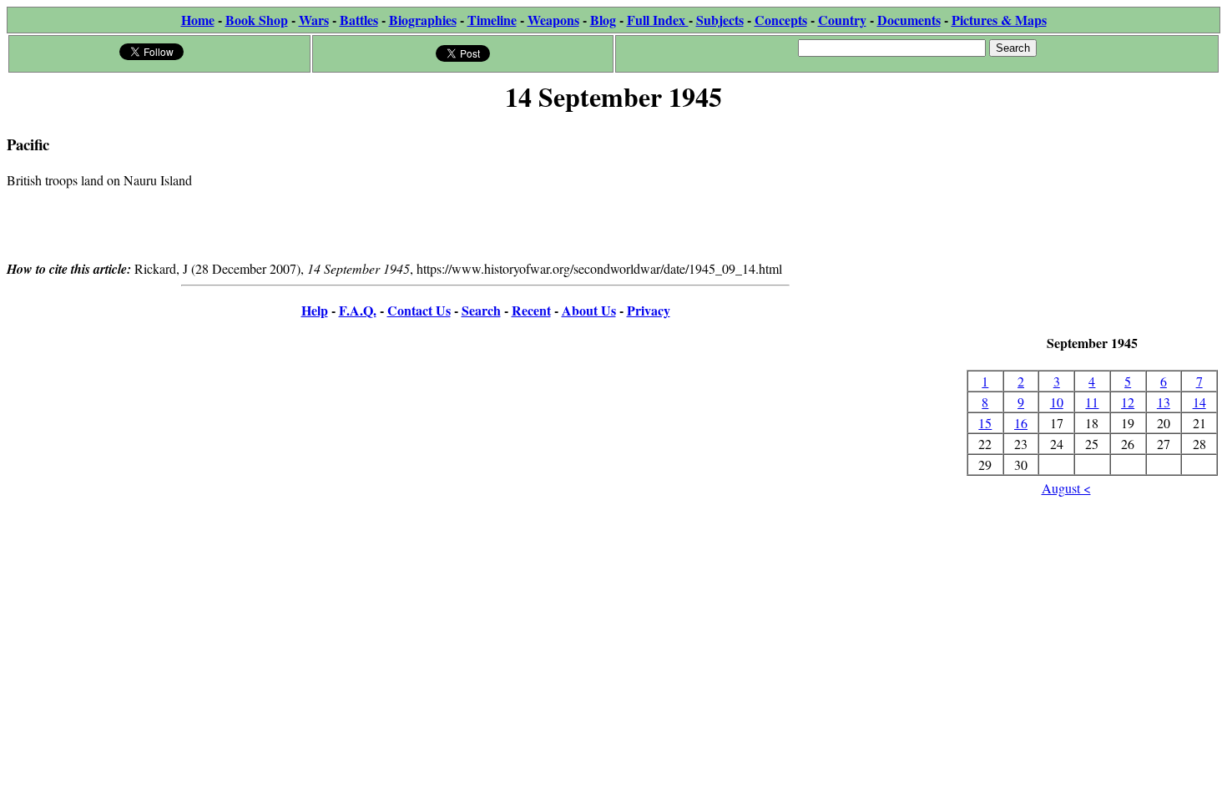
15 (985, 423)
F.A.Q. (357, 310)
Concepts (781, 19)
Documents (909, 19)
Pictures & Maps (999, 19)
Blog (603, 19)
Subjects (720, 19)
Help (314, 310)
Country (842, 19)
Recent (531, 310)
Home (198, 19)
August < (1066, 488)
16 (1021, 423)
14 (1199, 402)
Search (481, 310)
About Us (589, 310)
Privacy (648, 310)
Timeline (492, 19)
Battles (359, 19)
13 (1163, 402)
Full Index (658, 19)
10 (1056, 402)
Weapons (553, 19)
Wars (314, 19)
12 (1127, 402)
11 (1091, 402)
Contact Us (419, 310)
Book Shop (256, 19)
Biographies (423, 19)
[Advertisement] (1092, 225)
